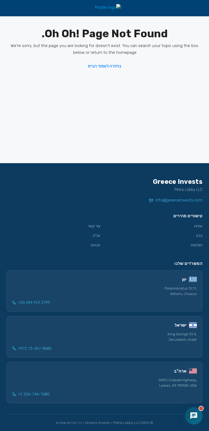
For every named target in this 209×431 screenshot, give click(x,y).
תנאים (95, 245)
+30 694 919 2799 (34, 302)
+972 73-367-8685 (34, 348)
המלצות (196, 245)
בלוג (199, 235)
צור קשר (94, 226)
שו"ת (96, 235)
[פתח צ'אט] (193, 415)
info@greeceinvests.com (178, 200)
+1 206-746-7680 (33, 394)
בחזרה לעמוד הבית (104, 66)
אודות (198, 226)
